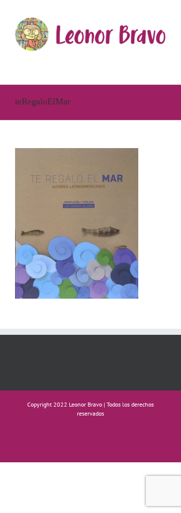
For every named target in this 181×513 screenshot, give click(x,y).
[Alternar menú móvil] (162, 61)
